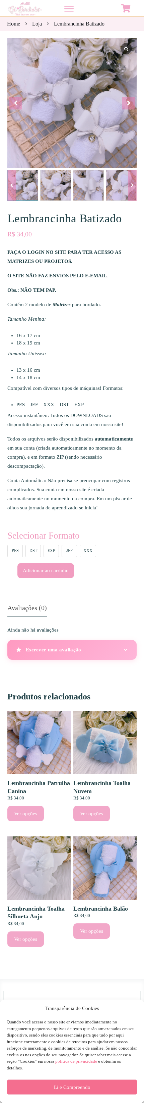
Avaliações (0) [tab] (27, 607)
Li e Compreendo (72, 1087)
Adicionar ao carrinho (46, 570)
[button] (132, 185)
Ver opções (25, 813)
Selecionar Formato (43, 536)
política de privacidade (76, 1061)
